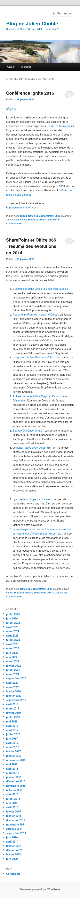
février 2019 (13, 713)
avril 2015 (12, 807)
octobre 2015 (14, 790)
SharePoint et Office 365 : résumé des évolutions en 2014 (31, 246)
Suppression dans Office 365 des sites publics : (41, 289)
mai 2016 (11, 764)
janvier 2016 (13, 777)
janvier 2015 (13, 816)
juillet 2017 (13, 734)
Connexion (13, 873)
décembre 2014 (15, 820)
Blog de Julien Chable (32, 23)
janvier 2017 (13, 756)
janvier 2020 (13, 695)
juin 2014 (12, 837)
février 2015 (13, 811)
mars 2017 (12, 747)
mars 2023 (12, 648)
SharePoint (39, 219)
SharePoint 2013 (51, 216)
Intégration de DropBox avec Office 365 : (37, 357)
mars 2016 (12, 773)
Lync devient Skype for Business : (33, 499)
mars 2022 (12, 661)
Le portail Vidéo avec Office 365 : (32, 447)
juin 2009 (12, 859)
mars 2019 (12, 708)
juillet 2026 (13, 614)
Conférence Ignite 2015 (30, 93)
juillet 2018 (13, 717)
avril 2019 (12, 704)
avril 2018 (12, 726)
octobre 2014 (14, 829)
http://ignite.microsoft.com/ (22, 207)
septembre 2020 (16, 678)
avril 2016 (12, 768)
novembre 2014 (15, 824)
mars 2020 (12, 687)
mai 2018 (11, 721)
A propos (26, 66)
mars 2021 (12, 674)
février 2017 (13, 751)
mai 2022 (11, 657)
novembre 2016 (15, 760)
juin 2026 (12, 618)
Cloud (23, 216)
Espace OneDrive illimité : (28, 430)
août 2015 (12, 794)
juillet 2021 (13, 670)
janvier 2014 (13, 846)
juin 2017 (12, 738)
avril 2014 (12, 841)
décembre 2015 (15, 781)
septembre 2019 (16, 700)
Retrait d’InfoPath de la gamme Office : (36, 314)
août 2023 (12, 635)
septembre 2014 (16, 833)
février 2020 (13, 691)
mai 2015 (11, 803)
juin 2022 (12, 653)
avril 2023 (12, 644)
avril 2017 (12, 743)
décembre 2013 (15, 850)
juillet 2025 (13, 623)
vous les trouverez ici (61, 126)
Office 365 (34, 216)
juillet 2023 (13, 640)
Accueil (11, 66)
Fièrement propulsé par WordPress (40, 889)
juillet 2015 (13, 798)
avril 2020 (12, 682)
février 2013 (13, 854)
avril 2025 (12, 627)
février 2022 (13, 665)
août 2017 (12, 730)
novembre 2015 (15, 785)
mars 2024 (12, 631)
